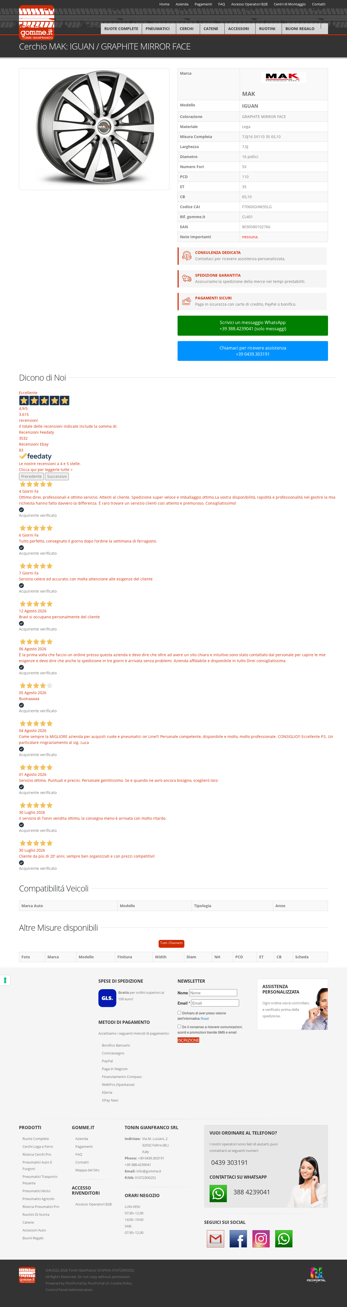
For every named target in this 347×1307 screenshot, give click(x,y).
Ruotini (267, 28)
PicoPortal (74, 1283)
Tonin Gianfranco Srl (85, 1270)
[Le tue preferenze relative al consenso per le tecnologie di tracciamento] (5, 980)
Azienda (81, 1138)
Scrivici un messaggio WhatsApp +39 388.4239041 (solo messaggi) (253, 325)
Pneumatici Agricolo (38, 1198)
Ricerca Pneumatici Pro (41, 1206)
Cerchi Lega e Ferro (38, 1146)
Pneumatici (158, 28)
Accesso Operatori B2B (93, 1204)
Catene (211, 28)
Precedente (31, 476)
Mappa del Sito (87, 1170)
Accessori (238, 28)
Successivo (57, 476)
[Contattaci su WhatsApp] (339, 948)
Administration (80, 1289)
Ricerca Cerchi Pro (37, 1154)
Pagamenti (84, 1146)
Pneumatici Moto (36, 1190)
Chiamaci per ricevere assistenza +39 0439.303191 (253, 351)
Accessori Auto (34, 1230)
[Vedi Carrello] (324, 26)
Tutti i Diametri (171, 942)
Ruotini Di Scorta (36, 1214)
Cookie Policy (121, 1283)
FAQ (78, 1154)
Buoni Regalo (299, 28)
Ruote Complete (121, 28)
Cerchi (187, 28)
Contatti (82, 1162)
